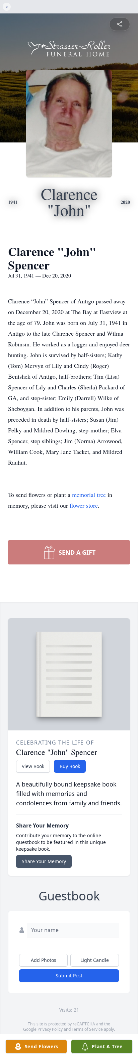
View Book (33, 766)
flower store (84, 505)
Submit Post (69, 975)
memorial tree (89, 495)
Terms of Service (87, 1029)
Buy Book (70, 766)
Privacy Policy (50, 1029)
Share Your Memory (44, 861)
